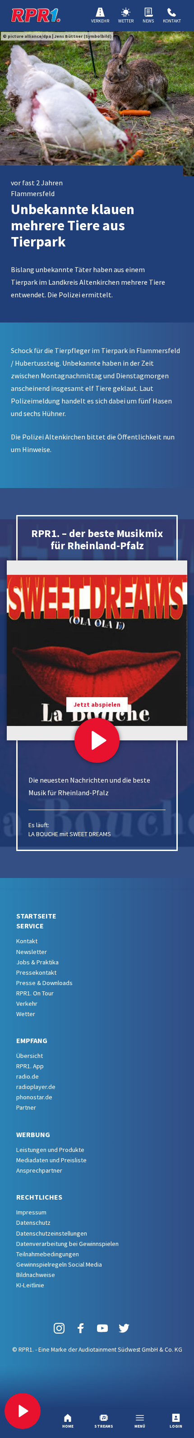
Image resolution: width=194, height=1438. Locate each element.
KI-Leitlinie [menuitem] (30, 1285)
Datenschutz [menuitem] (33, 1222)
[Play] (23, 1411)
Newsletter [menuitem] (31, 952)
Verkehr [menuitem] (26, 1003)
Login (176, 1426)
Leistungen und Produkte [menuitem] (50, 1150)
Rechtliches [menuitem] (39, 1196)
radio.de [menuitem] (27, 1076)
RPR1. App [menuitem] (30, 1066)
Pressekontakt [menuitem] (36, 972)
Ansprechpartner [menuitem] (39, 1170)
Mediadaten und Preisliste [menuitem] (51, 1160)
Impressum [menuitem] (31, 1212)
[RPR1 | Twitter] (124, 1328)
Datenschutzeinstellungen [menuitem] (51, 1233)
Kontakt (172, 21)
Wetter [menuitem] (25, 1014)
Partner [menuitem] (26, 1107)
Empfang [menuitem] (31, 1040)
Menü (139, 1426)
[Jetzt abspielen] (97, 740)
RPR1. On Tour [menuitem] (35, 993)
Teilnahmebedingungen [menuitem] (47, 1254)
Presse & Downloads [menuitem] (44, 983)
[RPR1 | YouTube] (102, 1328)
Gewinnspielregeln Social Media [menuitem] (59, 1264)
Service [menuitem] (30, 925)
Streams (103, 1426)
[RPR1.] (35, 15)
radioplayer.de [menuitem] (35, 1087)
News (148, 21)
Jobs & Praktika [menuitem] (37, 962)
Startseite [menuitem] (36, 915)
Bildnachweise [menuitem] (35, 1275)
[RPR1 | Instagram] (59, 1328)
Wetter (126, 21)
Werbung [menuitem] (33, 1134)
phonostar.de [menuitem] (34, 1097)
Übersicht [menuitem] (29, 1056)
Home (68, 1426)
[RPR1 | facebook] (80, 1328)
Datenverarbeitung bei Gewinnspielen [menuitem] (67, 1244)
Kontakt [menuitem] (26, 941)
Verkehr (100, 21)
